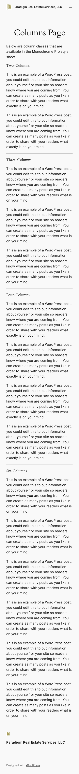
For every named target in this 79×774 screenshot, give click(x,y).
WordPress (33, 765)
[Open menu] (70, 6)
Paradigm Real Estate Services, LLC (38, 7)
